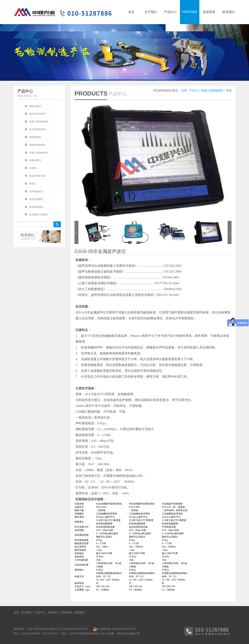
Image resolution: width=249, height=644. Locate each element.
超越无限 (134, 633)
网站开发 (122, 633)
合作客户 (53, 612)
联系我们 (79, 612)
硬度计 (32, 183)
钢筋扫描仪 (35, 106)
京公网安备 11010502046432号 (116, 628)
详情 (228, 90)
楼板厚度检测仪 (37, 145)
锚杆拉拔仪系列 (37, 113)
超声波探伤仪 (36, 191)
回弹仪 (32, 168)
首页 (184, 90)
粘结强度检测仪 (37, 129)
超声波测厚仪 (36, 199)
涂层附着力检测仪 (38, 214)
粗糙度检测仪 (36, 207)
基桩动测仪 (35, 160)
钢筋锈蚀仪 (35, 137)
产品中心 (194, 90)
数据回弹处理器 (37, 176)
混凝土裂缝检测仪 (38, 152)
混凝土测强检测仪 (213, 90)
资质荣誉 (66, 612)
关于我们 (26, 612)
